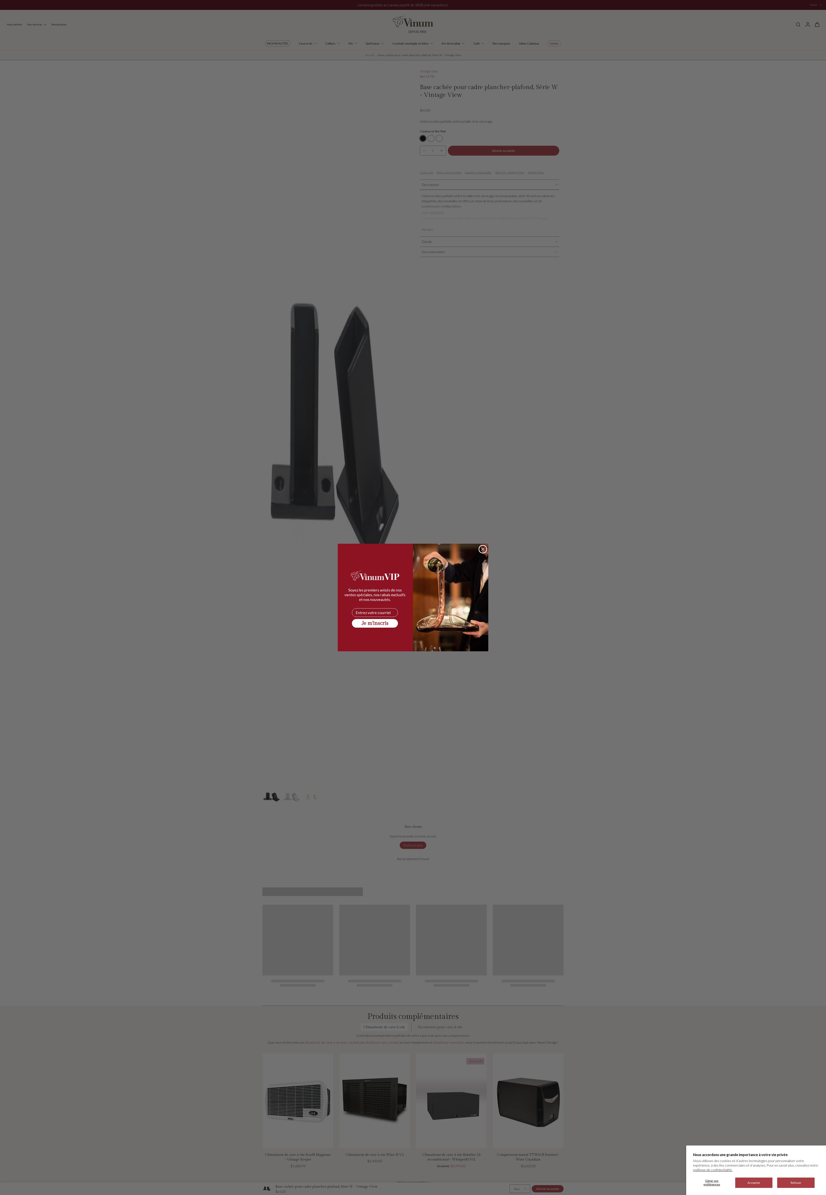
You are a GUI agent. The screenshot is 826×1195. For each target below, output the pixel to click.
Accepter (753, 1182)
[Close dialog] (483, 549)
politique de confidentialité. (712, 1170)
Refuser (796, 1182)
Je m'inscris (375, 623)
